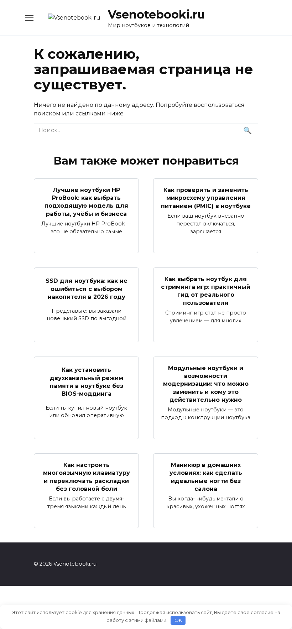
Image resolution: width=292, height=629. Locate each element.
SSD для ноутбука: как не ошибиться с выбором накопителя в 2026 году (86, 288)
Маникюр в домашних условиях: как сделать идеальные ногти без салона (206, 476)
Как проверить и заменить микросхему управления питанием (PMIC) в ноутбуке (206, 197)
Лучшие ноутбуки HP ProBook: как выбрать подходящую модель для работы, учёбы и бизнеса (86, 201)
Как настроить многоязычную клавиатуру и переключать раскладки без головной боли (86, 476)
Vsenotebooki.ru (156, 14)
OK (178, 620)
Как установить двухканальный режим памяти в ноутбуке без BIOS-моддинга (86, 382)
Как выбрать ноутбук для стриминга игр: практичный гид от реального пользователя (205, 290)
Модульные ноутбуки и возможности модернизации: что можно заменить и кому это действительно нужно (206, 383)
